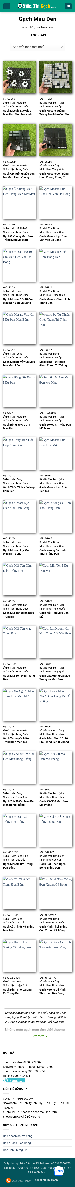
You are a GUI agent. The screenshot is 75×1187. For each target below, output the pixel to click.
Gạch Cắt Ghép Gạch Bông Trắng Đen (52, 865)
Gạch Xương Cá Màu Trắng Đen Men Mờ (16, 740)
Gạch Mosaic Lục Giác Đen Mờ (53, 489)
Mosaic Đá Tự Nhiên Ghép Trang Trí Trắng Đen (53, 363)
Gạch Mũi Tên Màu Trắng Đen (19, 677)
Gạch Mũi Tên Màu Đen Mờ (54, 614)
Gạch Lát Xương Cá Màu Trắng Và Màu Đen (54, 677)
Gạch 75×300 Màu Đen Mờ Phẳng (53, 803)
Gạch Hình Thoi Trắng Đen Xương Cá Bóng (53, 928)
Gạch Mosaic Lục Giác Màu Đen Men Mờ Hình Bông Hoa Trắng (17, 112)
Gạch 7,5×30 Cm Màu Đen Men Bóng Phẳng (19, 803)
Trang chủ (27, 27)
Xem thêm (38, 1036)
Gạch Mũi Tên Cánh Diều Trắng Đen (18, 614)
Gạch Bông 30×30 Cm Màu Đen (16, 426)
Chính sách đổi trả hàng (17, 1136)
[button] (6, 6)
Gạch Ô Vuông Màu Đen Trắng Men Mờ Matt (18, 238)
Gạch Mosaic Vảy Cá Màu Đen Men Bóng (19, 363)
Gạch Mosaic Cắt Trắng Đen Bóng (18, 865)
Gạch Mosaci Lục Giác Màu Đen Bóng (17, 552)
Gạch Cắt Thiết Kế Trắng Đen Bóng (18, 928)
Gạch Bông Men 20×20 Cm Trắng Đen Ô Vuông (54, 740)
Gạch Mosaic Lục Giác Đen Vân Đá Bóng (53, 238)
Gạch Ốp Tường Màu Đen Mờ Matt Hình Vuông (19, 175)
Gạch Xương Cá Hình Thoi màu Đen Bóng (52, 991)
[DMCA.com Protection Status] (14, 1080)
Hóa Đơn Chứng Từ (15, 1150)
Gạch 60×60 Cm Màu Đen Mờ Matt (55, 426)
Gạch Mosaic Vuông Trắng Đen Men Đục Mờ (54, 112)
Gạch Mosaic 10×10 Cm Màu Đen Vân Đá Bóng (18, 301)
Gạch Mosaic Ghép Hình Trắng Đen (54, 301)
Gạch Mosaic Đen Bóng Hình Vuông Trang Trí (54, 175)
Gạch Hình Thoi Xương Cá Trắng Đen (17, 991)
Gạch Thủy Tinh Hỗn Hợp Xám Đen (19, 489)
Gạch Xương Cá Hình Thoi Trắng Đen (52, 552)
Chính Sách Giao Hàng (17, 1143)
